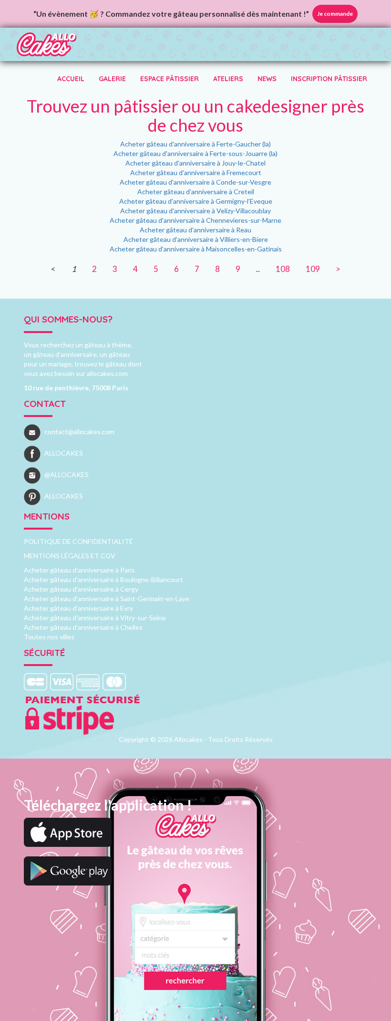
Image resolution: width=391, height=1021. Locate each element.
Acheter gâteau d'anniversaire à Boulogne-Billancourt (103, 579)
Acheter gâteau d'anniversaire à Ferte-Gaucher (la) (195, 144)
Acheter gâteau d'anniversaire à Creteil (195, 192)
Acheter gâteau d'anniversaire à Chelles (83, 627)
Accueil (70, 78)
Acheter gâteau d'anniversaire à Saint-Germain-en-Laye (106, 598)
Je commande (335, 13)
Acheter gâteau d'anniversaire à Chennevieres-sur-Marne (195, 220)
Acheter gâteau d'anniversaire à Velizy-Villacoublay (195, 211)
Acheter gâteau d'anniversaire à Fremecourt (195, 172)
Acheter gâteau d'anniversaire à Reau (195, 230)
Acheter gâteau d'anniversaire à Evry (78, 608)
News (267, 78)
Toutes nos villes (49, 637)
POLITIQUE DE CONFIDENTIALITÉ (78, 541)
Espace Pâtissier (169, 78)
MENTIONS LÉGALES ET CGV (69, 556)
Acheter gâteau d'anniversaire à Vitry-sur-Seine (95, 618)
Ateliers (228, 78)
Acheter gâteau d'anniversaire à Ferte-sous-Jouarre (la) (195, 153)
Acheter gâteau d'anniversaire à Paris (79, 570)
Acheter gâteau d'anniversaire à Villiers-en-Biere (195, 239)
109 (313, 269)
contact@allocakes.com (79, 431)
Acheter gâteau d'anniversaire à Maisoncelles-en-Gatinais (196, 249)
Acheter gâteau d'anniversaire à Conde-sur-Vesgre (195, 182)
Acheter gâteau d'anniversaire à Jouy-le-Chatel (195, 163)
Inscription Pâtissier (329, 78)
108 (283, 269)
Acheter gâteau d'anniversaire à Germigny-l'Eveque (195, 201)
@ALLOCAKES (66, 474)
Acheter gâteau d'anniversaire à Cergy (81, 589)
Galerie (112, 78)
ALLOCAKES (63, 453)
